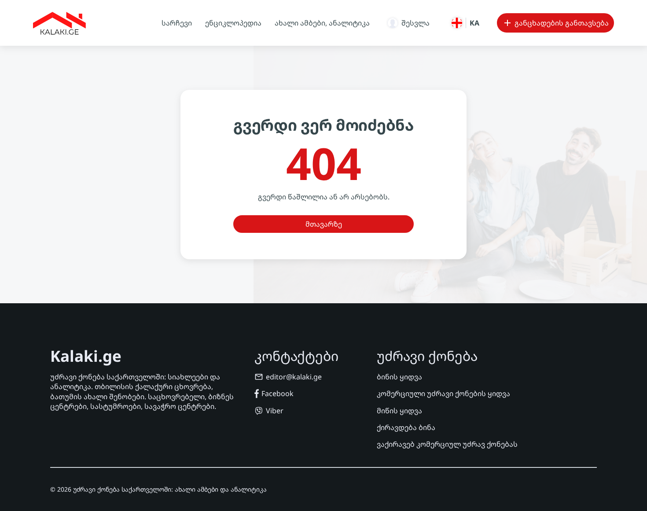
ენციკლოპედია (233, 22)
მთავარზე (323, 224)
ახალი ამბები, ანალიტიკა (322, 22)
